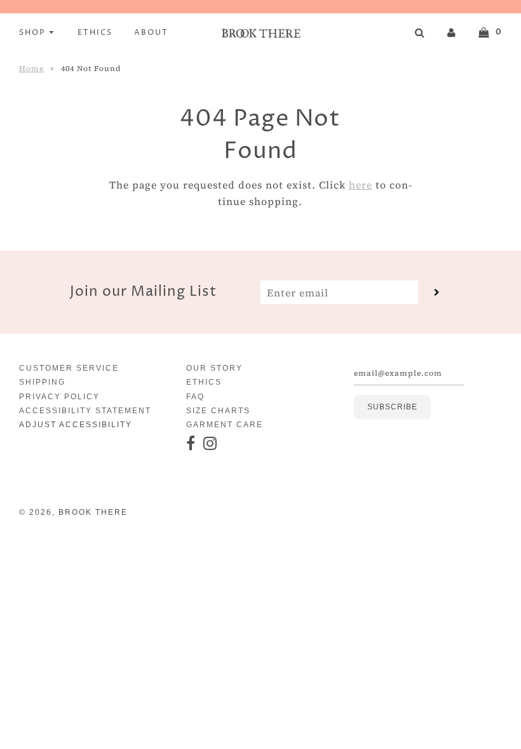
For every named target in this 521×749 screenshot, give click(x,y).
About (151, 32)
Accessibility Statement (85, 410)
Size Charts (218, 410)
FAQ (195, 396)
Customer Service (69, 368)
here (360, 185)
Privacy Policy (59, 396)
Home (31, 68)
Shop (33, 32)
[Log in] (451, 32)
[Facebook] (191, 444)
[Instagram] (210, 444)
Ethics (95, 32)
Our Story (214, 368)
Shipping (42, 382)
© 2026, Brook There (73, 512)
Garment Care (224, 424)
